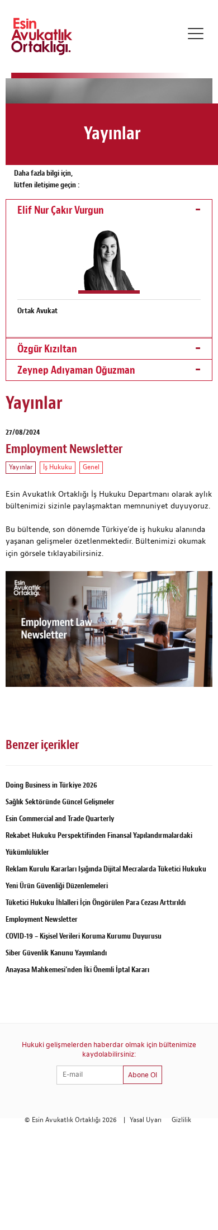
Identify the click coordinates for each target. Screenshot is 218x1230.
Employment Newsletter (42, 919)
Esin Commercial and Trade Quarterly (60, 818)
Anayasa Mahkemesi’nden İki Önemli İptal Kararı (77, 969)
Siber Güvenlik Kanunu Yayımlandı (56, 953)
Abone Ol (142, 1075)
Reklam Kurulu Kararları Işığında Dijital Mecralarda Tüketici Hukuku (106, 869)
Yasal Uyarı (146, 1120)
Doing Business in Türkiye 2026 (51, 785)
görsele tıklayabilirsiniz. (63, 554)
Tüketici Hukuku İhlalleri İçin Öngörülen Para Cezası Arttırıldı (96, 902)
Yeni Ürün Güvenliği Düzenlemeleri (57, 885)
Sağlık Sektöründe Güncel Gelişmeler (60, 802)
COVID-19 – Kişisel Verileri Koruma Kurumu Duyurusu (84, 936)
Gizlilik (181, 1120)
